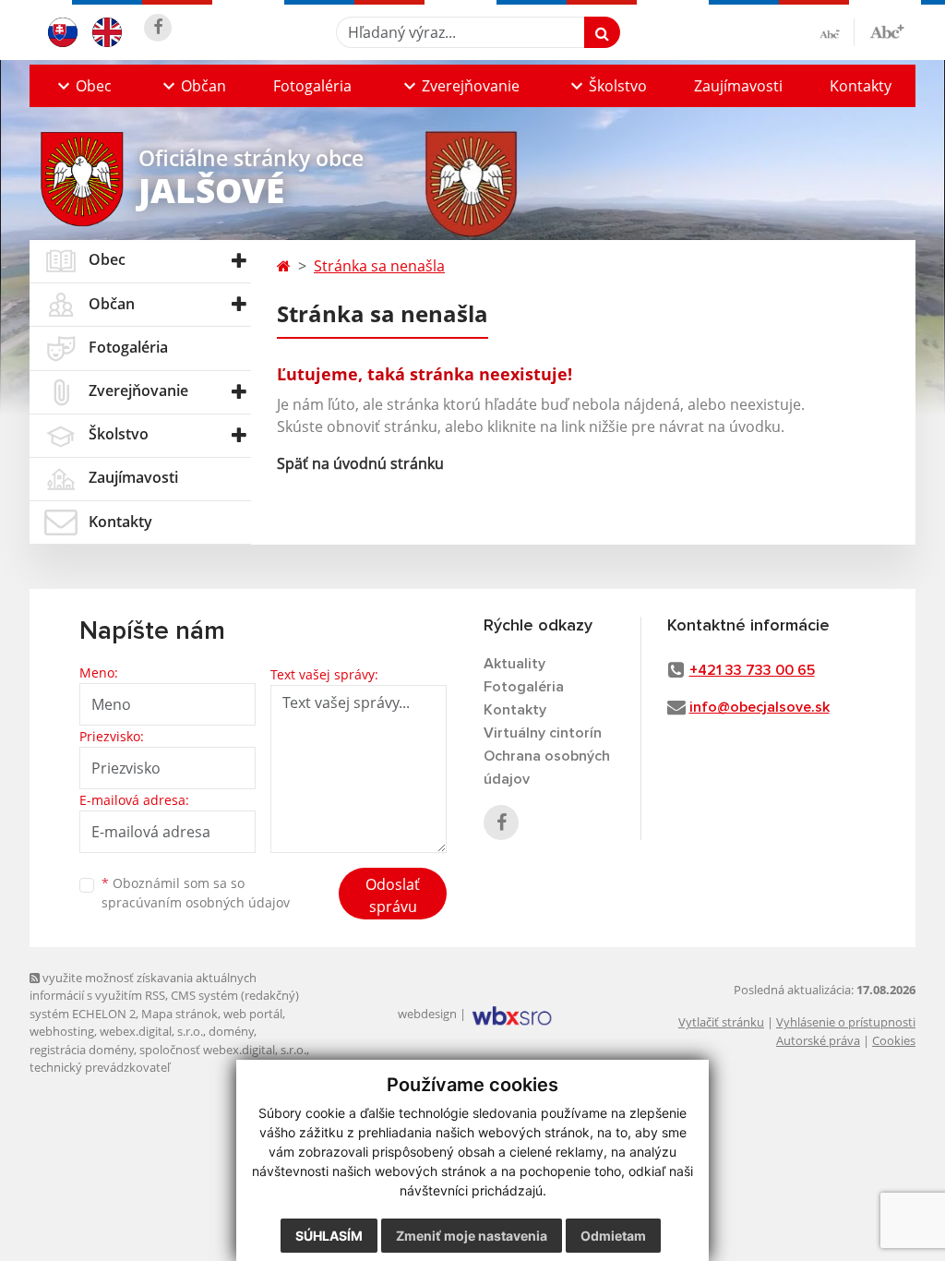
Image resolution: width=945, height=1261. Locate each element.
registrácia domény (82, 1049)
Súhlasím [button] (329, 1235)
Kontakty (860, 86)
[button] (82, 86)
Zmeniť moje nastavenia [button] (471, 1235)
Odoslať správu (392, 895)
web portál (252, 1013)
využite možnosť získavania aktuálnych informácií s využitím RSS (143, 986)
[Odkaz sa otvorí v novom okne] (158, 28)
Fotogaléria (312, 86)
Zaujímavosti (738, 86)
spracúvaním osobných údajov (196, 902)
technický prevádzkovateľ (100, 1067)
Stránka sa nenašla (379, 266)
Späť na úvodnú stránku (360, 463)
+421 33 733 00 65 (752, 670)
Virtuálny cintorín (543, 733)
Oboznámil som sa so (196, 892)
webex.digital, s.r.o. (151, 1031)
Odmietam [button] (613, 1235)
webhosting (62, 1031)
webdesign (427, 1013)
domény (231, 1031)
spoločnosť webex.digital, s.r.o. (222, 1049)
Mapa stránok (179, 1013)
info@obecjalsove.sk (759, 707)
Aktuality (514, 663)
